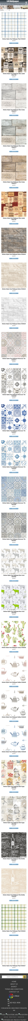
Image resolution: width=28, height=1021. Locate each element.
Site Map (6, 1017)
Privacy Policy (13, 1017)
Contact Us (14, 992)
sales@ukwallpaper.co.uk (19, 4)
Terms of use (21, 1017)
